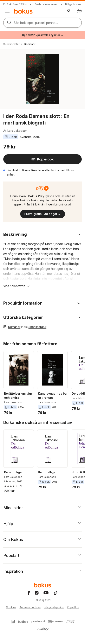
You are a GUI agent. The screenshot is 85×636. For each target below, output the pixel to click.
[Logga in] (68, 11)
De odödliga (13, 472)
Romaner (14, 327)
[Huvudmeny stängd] (7, 11)
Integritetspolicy (54, 607)
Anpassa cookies (30, 607)
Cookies (11, 607)
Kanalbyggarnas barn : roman (52, 395)
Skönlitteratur (37, 327)
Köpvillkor (73, 607)
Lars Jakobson (17, 130)
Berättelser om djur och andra (18, 395)
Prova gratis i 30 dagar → (42, 214)
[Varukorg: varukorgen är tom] (79, 11)
